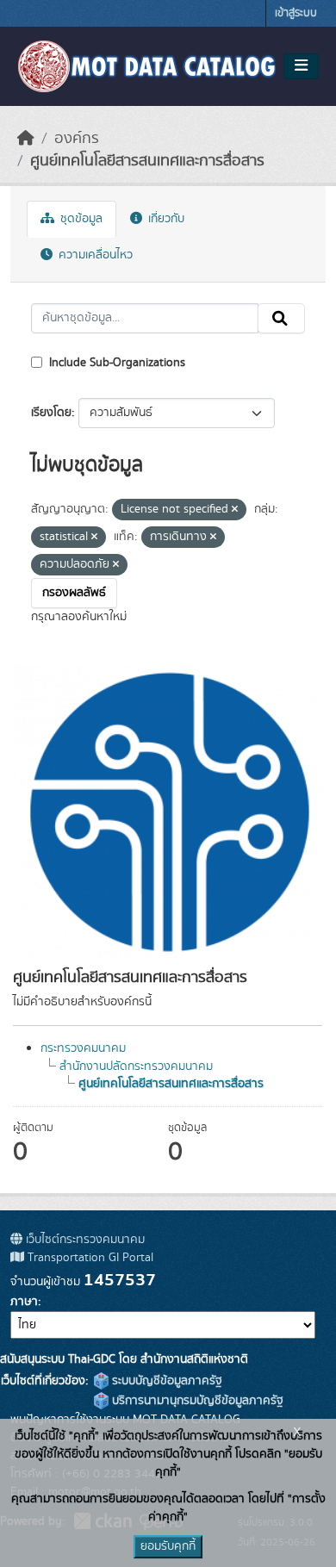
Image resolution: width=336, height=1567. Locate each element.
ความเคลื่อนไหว (94, 255)
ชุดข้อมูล (80, 218)
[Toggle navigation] (301, 66)
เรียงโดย (51, 412)
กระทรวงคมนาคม (83, 1048)
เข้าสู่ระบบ (296, 13)
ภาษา (24, 1301)
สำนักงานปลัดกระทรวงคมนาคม (136, 1066)
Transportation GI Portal (88, 1257)
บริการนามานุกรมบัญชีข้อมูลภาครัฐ (196, 1400)
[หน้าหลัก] (25, 138)
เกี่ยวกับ (164, 218)
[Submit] (281, 318)
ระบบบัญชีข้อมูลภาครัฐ (165, 1381)
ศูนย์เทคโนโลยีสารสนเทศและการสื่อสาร (147, 161)
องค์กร (76, 138)
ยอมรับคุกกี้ (168, 1546)
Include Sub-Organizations (115, 362)
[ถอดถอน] (235, 510)
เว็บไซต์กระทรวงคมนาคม (83, 1239)
